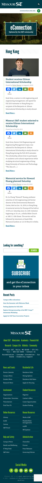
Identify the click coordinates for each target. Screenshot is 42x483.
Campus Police (8, 442)
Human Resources (29, 412)
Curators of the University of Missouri (23, 478)
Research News (8, 383)
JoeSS (5, 421)
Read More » (10, 113)
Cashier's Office (28, 398)
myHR (25, 426)
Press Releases (27, 449)
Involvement (7, 390)
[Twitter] (14, 89)
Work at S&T (27, 417)
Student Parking (28, 405)
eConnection (21, 27)
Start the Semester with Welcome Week (16, 303)
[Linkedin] (19, 89)
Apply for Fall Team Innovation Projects (16, 316)
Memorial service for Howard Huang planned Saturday (20, 180)
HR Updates (26, 430)
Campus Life (16, 345)
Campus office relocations (11, 300)
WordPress (21, 480)
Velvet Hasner (16, 85)
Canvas (5, 424)
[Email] (25, 89)
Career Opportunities (29, 402)
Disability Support (25, 357)
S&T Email (6, 428)
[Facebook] (8, 89)
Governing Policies (29, 452)
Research (8, 345)
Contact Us (30, 352)
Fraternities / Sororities (10, 398)
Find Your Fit (7, 405)
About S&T (7, 340)
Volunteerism (7, 402)
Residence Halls (28, 372)
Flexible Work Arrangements (27, 422)
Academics (24, 340)
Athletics (25, 345)
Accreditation (8, 355)
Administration (28, 436)
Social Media (21, 465)
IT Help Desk (7, 449)
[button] (38, 4)
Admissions (16, 340)
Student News (7, 379)
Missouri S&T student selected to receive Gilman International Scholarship (22, 123)
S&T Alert (6, 452)
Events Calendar (8, 372)
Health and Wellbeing (10, 445)
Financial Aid (34, 340)
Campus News (7, 376)
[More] (30, 89)
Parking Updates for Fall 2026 (13, 307)
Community (33, 345)
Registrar (25, 395)
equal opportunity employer (27, 476)
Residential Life (28, 367)
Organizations (7, 395)
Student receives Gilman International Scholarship (18, 80)
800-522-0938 (18, 352)
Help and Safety (8, 436)
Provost (25, 445)
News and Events (9, 367)
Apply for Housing (28, 383)
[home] (16, 4)
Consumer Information (26, 355)
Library (5, 417)
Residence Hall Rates (29, 379)
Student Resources (29, 390)
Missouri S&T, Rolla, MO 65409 (16, 350)
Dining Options (27, 376)
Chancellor (26, 442)
